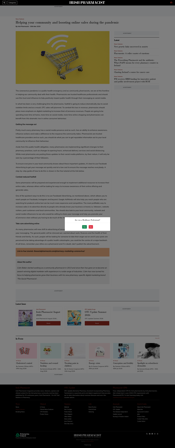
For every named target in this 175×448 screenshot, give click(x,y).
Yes (84, 227)
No (91, 227)
